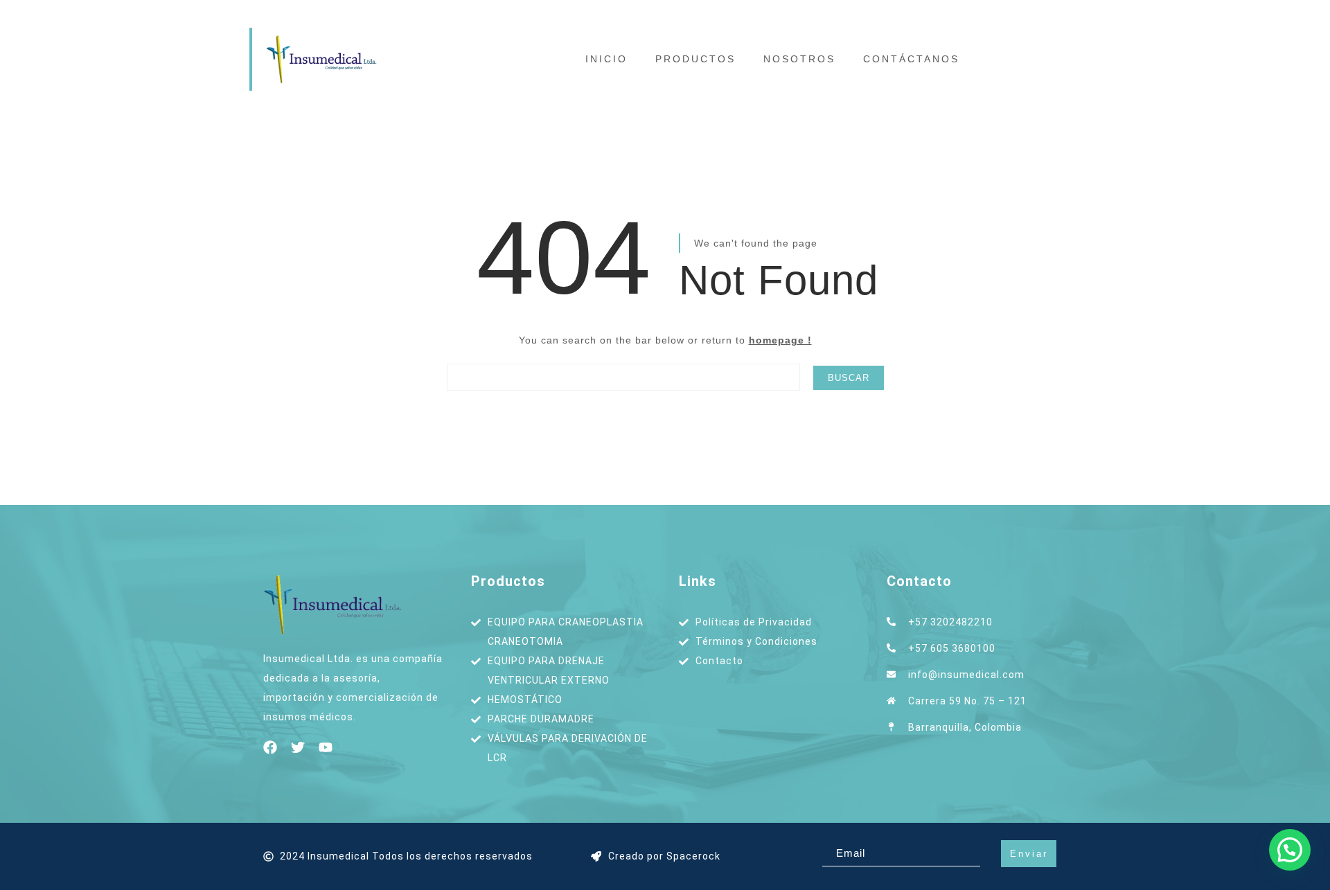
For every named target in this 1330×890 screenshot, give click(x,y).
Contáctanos (911, 58)
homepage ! (780, 340)
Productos (695, 58)
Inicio (606, 58)
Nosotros (799, 58)
